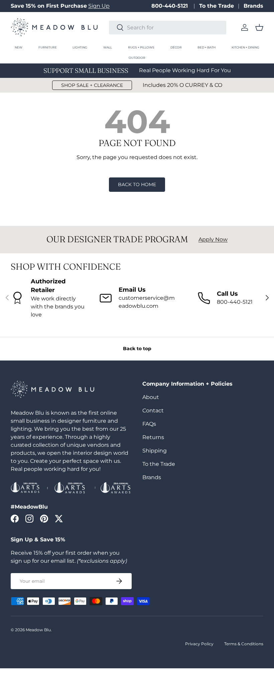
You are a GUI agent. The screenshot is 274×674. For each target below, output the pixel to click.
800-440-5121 (170, 6)
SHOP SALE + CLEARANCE (92, 85)
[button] (259, 27)
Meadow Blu (38, 629)
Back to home (137, 184)
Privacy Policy (199, 643)
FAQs (149, 424)
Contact (153, 410)
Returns (153, 437)
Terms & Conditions (243, 643)
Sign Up (99, 6)
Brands (253, 6)
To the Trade (216, 6)
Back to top (137, 349)
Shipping (154, 450)
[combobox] (167, 27)
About (150, 397)
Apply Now (213, 239)
